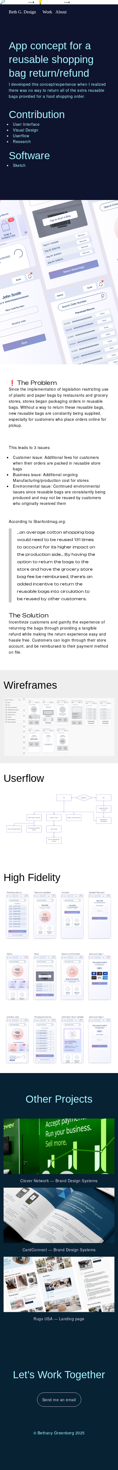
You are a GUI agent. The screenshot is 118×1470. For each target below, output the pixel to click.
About (60, 12)
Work (47, 12)
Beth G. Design (22, 12)
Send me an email (59, 1399)
